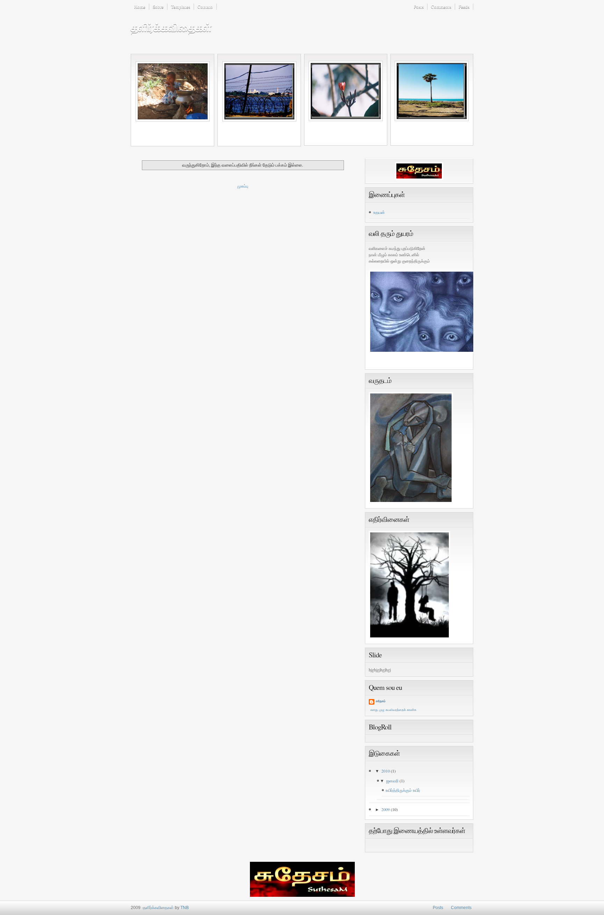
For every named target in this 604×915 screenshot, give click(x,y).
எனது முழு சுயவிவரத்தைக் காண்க (393, 710)
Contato (205, 7)
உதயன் (379, 212)
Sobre (158, 7)
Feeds (464, 7)
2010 (386, 771)
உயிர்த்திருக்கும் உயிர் (403, 790)
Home (139, 7)
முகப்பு (242, 186)
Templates (180, 7)
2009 (386, 809)
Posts (419, 7)
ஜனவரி (393, 780)
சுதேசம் (381, 701)
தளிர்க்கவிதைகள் (171, 27)
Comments (441, 7)
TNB (184, 907)
